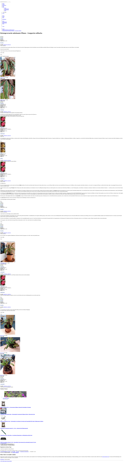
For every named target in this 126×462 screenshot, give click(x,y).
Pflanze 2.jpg (2, 99)
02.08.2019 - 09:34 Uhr (7, 44)
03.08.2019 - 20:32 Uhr (7, 211)
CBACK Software (16, 452)
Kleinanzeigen (6, 8)
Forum (3, 4)
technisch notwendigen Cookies (9, 457)
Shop (3, 6)
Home (3, 3)
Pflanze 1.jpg (2, 77)
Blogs (5, 10)
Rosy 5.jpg (2, 375)
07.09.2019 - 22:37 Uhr (7, 386)
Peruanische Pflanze (6, 398)
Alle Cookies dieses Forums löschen (6, 461)
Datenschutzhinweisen (105, 456)
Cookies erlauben (7, 459)
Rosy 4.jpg (2, 352)
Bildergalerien (6, 9)
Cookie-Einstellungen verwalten (5, 451)
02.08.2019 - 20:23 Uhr (7, 135)
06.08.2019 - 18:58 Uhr (7, 294)
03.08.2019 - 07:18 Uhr (7, 160)
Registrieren (4, 5)
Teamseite (17, 451)
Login (3, 13)
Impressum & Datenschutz (24, 451)
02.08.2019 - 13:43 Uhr (7, 111)
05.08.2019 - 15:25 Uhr (7, 232)
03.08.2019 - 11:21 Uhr (7, 180)
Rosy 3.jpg (2, 335)
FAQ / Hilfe (13, 451)
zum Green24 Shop (3, 443)
